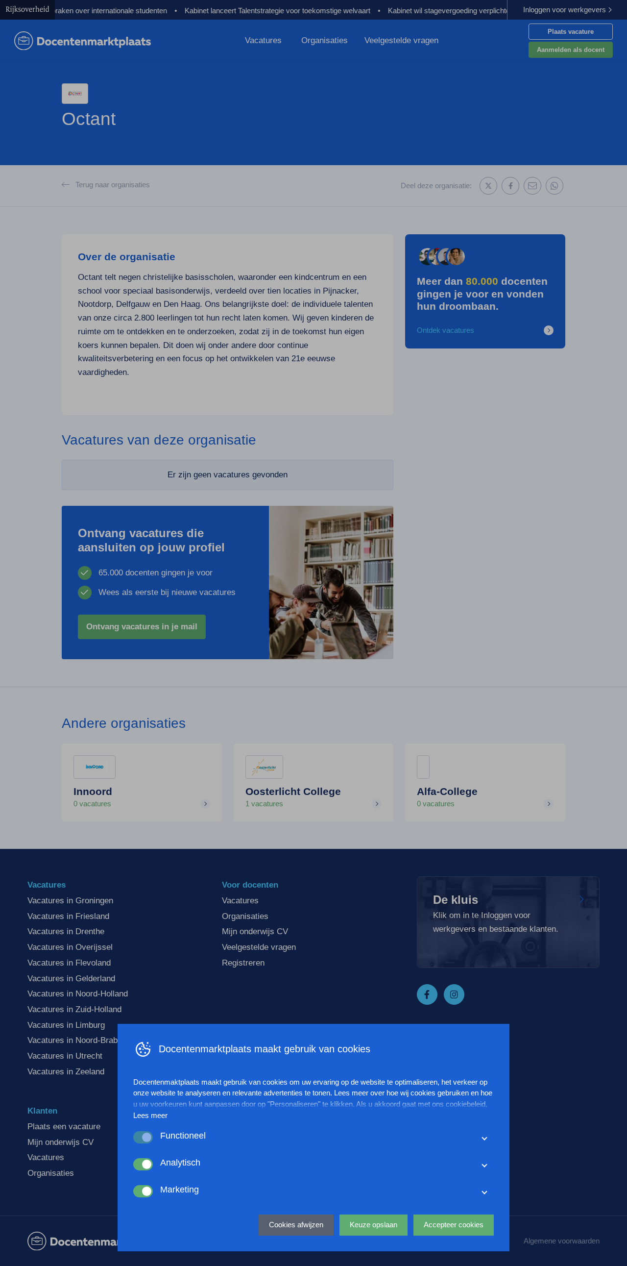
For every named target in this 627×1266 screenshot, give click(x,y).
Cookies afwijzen (296, 1224)
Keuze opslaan (373, 1224)
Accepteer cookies (453, 1224)
